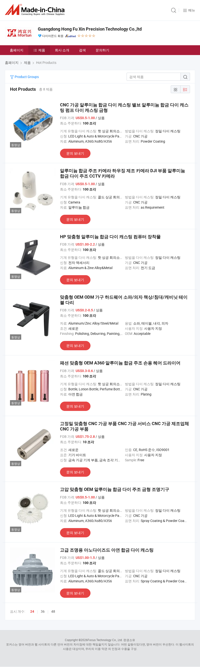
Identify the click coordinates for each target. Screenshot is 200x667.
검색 (82, 50)
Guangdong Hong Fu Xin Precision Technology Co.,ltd (90, 29)
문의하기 (102, 50)
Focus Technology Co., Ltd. (105, 640)
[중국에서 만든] (35, 9)
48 (53, 611)
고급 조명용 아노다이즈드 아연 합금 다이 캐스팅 (107, 550)
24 (32, 611)
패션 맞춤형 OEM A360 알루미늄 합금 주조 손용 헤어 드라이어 (120, 362)
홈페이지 (16, 50)
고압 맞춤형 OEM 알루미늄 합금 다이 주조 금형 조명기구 (114, 489)
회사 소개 (62, 50)
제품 (41, 50)
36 (43, 611)
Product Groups (26, 76)
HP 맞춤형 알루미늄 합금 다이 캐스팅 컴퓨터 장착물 (110, 236)
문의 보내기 (75, 153)
